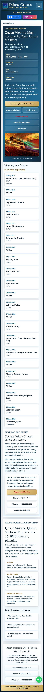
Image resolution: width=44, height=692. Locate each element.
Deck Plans (30, 110)
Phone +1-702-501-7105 (21, 498)
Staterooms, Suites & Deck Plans (22, 104)
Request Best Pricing (22, 492)
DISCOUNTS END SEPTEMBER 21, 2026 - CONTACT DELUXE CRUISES (22, 687)
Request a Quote (21, 116)
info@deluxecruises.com (22, 667)
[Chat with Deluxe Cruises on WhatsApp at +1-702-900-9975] (39, 679)
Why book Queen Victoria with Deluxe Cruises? (19, 617)
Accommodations (13, 110)
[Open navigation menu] (39, 5)
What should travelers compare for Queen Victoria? (21, 626)
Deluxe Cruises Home (22, 510)
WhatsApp (22, 129)
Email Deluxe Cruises (22, 122)
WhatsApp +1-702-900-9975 (22, 504)
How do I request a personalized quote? (20, 635)
